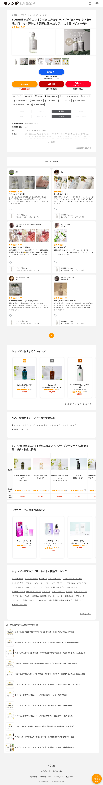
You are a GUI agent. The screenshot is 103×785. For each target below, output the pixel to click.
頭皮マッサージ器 (45, 600)
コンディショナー (31, 579)
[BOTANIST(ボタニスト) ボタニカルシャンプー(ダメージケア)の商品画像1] (33, 42)
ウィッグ (69, 592)
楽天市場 (51, 84)
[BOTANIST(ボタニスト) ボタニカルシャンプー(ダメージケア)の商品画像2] (77, 42)
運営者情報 (33, 777)
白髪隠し (43, 596)
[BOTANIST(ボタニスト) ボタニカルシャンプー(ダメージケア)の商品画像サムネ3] (32, 61)
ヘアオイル (38, 583)
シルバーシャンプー (70, 425)
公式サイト (51, 72)
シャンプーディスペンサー (72, 579)
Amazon (24, 84)
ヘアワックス (72, 587)
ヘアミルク (29, 583)
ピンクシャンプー (54, 425)
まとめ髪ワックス (18, 592)
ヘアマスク (43, 579)
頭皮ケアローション (19, 605)
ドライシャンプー (29, 425)
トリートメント (17, 579)
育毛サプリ (69, 600)
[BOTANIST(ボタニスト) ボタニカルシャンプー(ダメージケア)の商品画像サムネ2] (24, 61)
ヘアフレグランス (58, 592)
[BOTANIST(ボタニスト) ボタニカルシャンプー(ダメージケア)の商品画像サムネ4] (40, 61)
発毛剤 (61, 600)
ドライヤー (60, 583)
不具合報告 (69, 777)
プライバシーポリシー (55, 777)
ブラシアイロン (82, 583)
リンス (27, 430)
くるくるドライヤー (32, 587)
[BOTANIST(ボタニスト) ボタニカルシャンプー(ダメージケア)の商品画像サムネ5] (49, 61)
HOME (51, 765)
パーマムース (17, 596)
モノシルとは (57, 771)
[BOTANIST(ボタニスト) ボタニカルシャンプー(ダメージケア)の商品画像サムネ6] (57, 61)
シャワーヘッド (17, 587)
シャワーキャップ (54, 579)
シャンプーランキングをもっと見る (78, 404)
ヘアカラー (27, 596)
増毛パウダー (79, 600)
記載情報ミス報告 (84, 148)
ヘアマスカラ (17, 600)
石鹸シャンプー (17, 430)
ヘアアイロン (70, 583)
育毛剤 (55, 600)
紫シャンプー (17, 425)
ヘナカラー (33, 600)
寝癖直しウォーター (33, 592)
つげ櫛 (52, 587)
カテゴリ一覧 (45, 771)
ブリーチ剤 (52, 596)
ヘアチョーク (79, 596)
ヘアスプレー (61, 587)
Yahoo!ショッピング (78, 84)
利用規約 (43, 777)
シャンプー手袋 (17, 583)
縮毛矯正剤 (69, 596)
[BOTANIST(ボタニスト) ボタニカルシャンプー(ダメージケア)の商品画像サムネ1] (15, 61)
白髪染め (35, 596)
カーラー (60, 596)
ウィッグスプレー (80, 592)
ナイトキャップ (49, 583)
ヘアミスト (46, 592)
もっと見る (51, 142)
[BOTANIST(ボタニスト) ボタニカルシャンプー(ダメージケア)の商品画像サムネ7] (65, 61)
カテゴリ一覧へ (85, 614)
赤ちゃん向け (42, 425)
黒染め (25, 600)
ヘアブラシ (45, 587)
